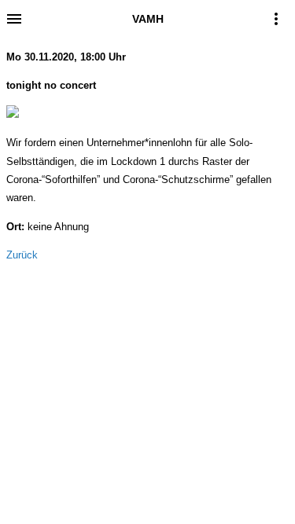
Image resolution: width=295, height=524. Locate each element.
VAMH (148, 19)
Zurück (22, 255)
